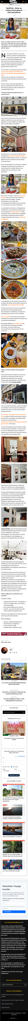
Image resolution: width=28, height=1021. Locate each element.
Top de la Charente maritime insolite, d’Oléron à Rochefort (12, 817)
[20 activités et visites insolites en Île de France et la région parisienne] (12, 796)
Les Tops (4, 785)
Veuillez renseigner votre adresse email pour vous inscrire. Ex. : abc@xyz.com (13, 907)
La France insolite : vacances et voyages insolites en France (13, 784)
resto (6, 642)
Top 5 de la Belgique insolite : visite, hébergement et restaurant (14, 698)
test (9, 642)
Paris (2, 642)
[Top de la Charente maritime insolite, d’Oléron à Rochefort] (12, 815)
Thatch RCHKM (5, 529)
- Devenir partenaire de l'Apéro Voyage (12, 1000)
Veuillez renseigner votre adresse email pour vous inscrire (13, 899)
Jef (14, 15)
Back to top (12, 1018)
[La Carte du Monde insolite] (12, 869)
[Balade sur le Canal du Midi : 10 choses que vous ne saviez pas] (12, 852)
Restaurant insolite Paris (7, 4)
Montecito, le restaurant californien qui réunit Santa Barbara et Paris (14, 692)
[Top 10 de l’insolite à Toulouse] (12, 834)
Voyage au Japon (14, 735)
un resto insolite (16, 382)
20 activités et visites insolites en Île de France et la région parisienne (13, 799)
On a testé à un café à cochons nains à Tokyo (14, 739)
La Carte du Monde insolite (11, 871)
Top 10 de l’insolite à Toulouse (12, 836)
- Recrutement (5, 1007)
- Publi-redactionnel (7, 1003)
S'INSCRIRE (7, 911)
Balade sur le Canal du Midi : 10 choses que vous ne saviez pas (12, 855)
